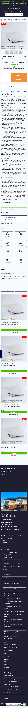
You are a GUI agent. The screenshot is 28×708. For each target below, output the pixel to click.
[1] (14, 35)
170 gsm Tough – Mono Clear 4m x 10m (10, 446)
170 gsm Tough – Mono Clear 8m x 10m (10, 404)
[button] (7, 52)
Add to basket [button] (14, 330)
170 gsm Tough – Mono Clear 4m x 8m (9, 363)
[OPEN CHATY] (24, 704)
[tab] (5, 47)
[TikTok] (10, 515)
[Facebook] (2, 515)
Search (22, 14)
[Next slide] (21, 48)
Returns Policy (8, 86)
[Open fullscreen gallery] (26, 47)
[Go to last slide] (23, 48)
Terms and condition (6, 538)
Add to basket (19, 77)
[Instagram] (6, 515)
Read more (14, 453)
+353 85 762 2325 (6, 471)
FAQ (2, 544)
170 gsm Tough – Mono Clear (10, 224)
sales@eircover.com (6, 474)
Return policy (4, 542)
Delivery (3, 540)
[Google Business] (14, 515)
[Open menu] (25, 11)
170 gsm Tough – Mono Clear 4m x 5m (9, 322)
